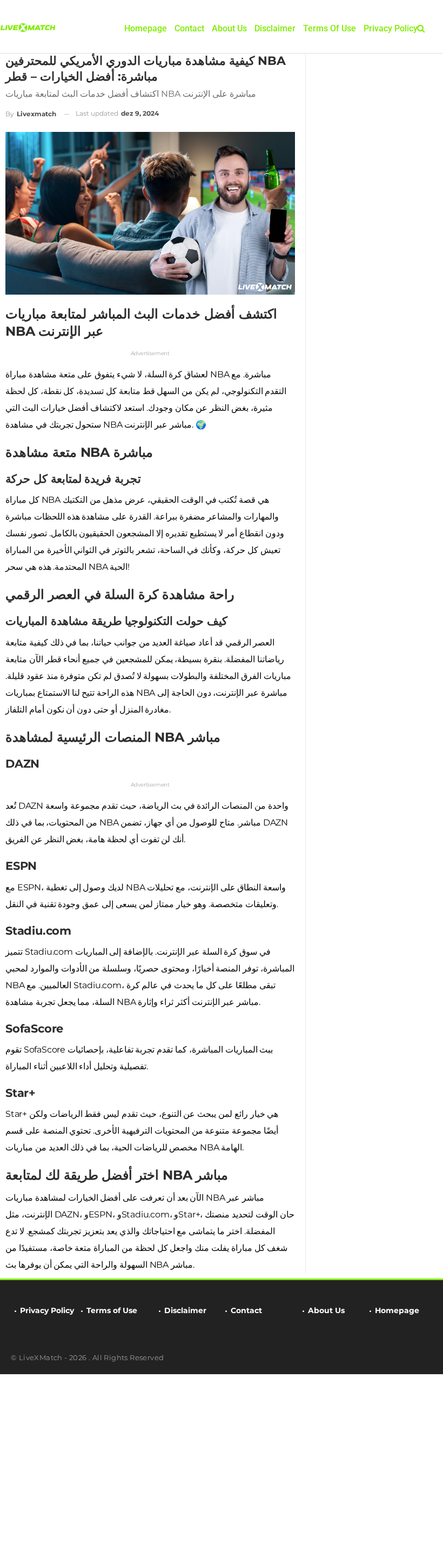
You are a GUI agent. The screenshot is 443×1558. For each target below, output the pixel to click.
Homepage (145, 28)
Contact (189, 28)
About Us (229, 28)
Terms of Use (329, 28)
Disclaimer (275, 28)
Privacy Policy (391, 28)
